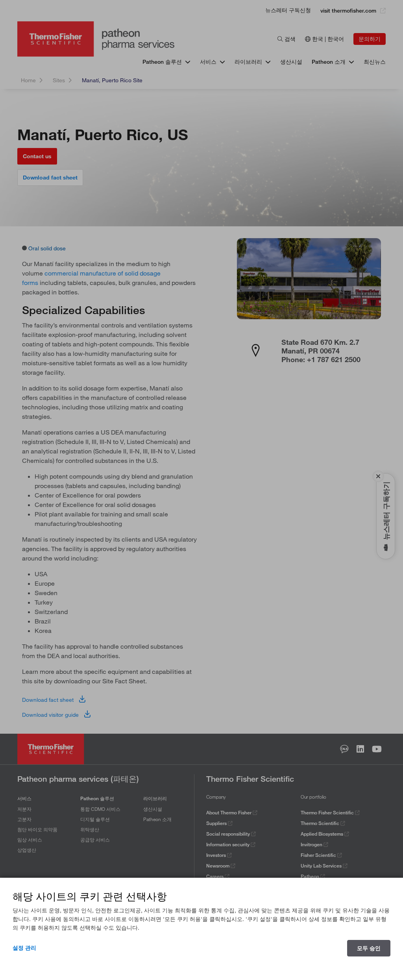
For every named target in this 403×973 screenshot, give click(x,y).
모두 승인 (369, 948)
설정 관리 (24, 947)
